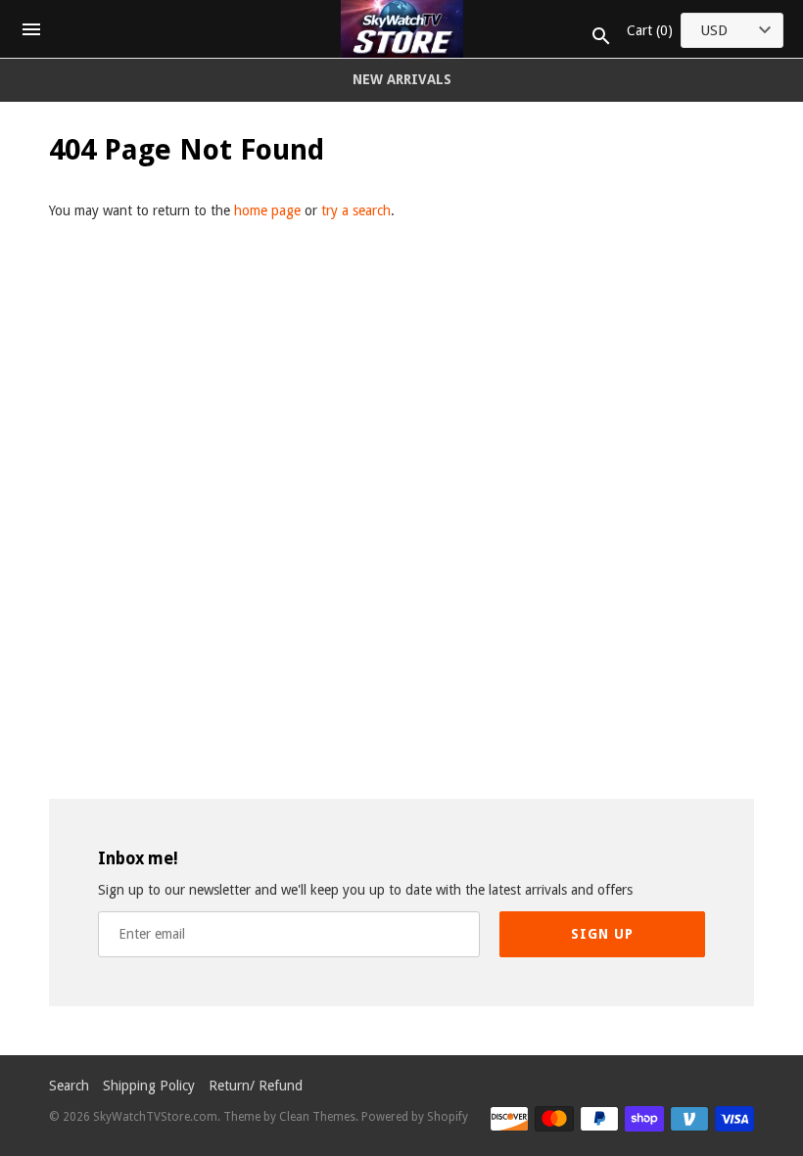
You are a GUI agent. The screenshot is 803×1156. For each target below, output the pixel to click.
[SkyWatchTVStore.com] (402, 29)
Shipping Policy (149, 1085)
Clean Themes (317, 1117)
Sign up (602, 934)
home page (267, 210)
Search (69, 1085)
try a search (356, 210)
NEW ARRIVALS (402, 79)
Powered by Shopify (414, 1117)
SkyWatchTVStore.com (155, 1117)
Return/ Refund (256, 1085)
